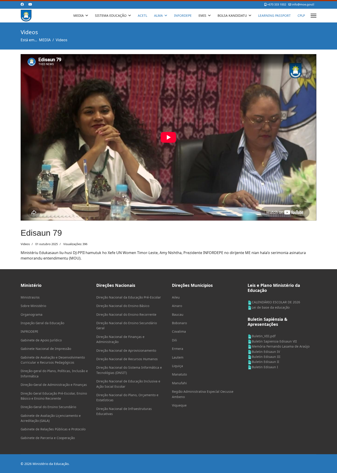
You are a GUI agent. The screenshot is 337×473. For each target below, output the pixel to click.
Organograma (31, 314)
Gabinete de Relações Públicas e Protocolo (53, 429)
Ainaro (177, 306)
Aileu (176, 297)
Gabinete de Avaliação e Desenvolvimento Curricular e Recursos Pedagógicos (53, 360)
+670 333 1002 (276, 4)
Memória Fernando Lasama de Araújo (280, 346)
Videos (25, 244)
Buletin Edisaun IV (266, 351)
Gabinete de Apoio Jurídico (41, 340)
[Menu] (313, 15)
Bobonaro (179, 323)
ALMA (158, 15)
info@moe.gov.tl (303, 4)
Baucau (177, 314)
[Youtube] (30, 4)
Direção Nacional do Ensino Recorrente (126, 314)
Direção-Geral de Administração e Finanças (54, 384)
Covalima (179, 331)
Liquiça (177, 366)
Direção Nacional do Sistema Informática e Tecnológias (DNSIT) (129, 370)
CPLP (301, 15)
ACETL (142, 15)
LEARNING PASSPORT (274, 15)
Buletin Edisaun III (266, 356)
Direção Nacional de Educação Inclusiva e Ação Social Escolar (128, 383)
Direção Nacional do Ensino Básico (122, 306)
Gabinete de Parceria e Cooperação (48, 438)
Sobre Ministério (33, 306)
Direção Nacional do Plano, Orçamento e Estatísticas (127, 397)
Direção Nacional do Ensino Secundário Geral (126, 325)
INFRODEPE (29, 331)
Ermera (177, 348)
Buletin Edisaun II (265, 362)
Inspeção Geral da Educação (42, 323)
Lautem (177, 357)
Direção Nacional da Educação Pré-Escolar (128, 297)
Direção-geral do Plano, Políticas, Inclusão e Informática (54, 373)
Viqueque (179, 405)
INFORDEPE (183, 15)
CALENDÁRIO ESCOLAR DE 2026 (276, 302)
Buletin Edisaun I (265, 367)
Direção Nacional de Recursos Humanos (127, 359)
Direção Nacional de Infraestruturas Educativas (124, 411)
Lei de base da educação (271, 307)
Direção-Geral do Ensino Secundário (48, 407)
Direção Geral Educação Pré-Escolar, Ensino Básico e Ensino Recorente (54, 396)
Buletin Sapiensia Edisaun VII (274, 341)
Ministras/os (30, 297)
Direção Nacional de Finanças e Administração (120, 339)
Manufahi (179, 383)
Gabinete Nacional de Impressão (46, 348)
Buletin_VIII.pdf (264, 336)
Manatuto (179, 374)
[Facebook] (22, 4)
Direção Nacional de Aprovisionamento (126, 350)
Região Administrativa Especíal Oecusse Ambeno (202, 394)
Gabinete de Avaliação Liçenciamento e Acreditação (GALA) (51, 418)
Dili (174, 340)
